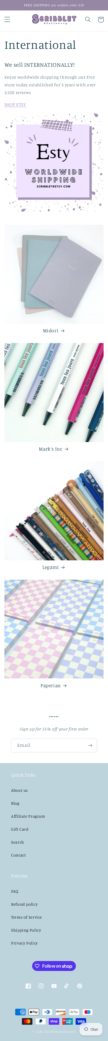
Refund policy (24, 904)
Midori (51, 330)
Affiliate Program (28, 816)
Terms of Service (26, 917)
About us (19, 790)
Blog (15, 803)
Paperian (50, 685)
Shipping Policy (26, 930)
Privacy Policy (24, 943)
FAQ (15, 891)
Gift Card (20, 829)
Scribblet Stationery (60, 1032)
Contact (18, 855)
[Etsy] (54, 162)
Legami (50, 567)
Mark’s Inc (50, 449)
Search (17, 842)
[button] (7, 19)
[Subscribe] (90, 745)
